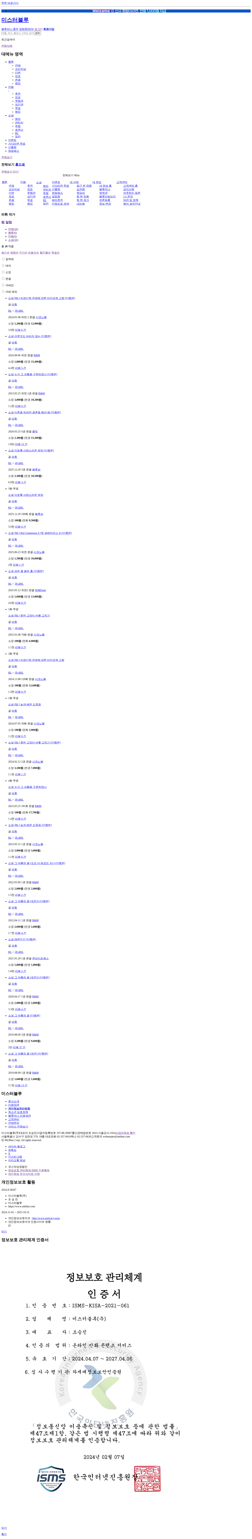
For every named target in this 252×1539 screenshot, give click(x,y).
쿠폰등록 (104, 200)
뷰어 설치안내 (131, 203)
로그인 (38, 29)
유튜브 (12, 1150)
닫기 (4, 1231)
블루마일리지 (107, 196)
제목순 (14, 252)
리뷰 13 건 (21, 444)
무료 (18, 108)
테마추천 (57, 200)
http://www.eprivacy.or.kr (46, 1218)
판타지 (19, 122)
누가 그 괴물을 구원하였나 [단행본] (32, 374)
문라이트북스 (40, 958)
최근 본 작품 (84, 185)
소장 (8, 272)
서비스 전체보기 (18, 1126)
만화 (11, 87)
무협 (18, 126)
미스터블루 (15, 20)
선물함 (12, 147)
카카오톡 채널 (16, 1160)
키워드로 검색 (60, 203)
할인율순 (45, 252)
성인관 (19, 104)
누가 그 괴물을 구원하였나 (27, 787)
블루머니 (104, 189)
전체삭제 (6, 45)
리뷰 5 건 (20, 368)
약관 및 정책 (130, 200)
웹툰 (11, 61)
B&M (37, 355)
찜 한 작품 (83, 196)
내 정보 (96, 182)
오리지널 (20, 69)
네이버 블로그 (16, 1146)
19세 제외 (11, 291)
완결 (18, 79)
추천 (18, 93)
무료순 (55, 252)
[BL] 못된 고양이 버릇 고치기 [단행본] (34, 742)
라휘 (14, 304)
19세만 (9, 285)
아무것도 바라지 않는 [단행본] (29, 336)
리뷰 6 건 (20, 329)
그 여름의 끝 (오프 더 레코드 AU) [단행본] (36, 863)
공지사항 (128, 189)
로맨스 (19, 129)
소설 (11, 115)
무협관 (19, 101)
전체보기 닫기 (10, 171)
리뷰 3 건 (20, 482)
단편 (18, 72)
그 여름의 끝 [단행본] (24, 1015)
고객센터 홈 (130, 185)
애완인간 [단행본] (22, 939)
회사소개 (13, 1101)
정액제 (9, 259)
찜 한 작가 (83, 200)
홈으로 (20, 164)
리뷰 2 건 (20, 894)
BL (17, 133)
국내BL (19, 310)
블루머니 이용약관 (19, 1115)
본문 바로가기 (10, 3)
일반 (18, 136)
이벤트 (12, 140)
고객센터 (121, 182)
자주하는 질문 (131, 192)
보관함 (81, 189)
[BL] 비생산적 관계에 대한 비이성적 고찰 (36, 660)
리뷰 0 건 (20, 406)
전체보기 (6, 157)
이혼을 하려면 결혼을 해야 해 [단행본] (34, 412)
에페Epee (40, 590)
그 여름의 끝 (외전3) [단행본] (28, 901)
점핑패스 (13, 150)
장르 (18, 76)
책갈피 (81, 192)
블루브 (36, 469)
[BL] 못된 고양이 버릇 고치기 (29, 615)
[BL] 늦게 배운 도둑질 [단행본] (30, 825)
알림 (8, 222)
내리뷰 (81, 203)
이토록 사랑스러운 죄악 (25, 494)
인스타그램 (15, 1156)
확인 (4, 1534)
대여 (8, 265)
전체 (13, 229)
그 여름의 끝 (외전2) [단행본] (28, 977)
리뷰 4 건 (20, 933)
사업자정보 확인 (125, 1132)
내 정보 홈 (105, 185)
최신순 (5, 252)
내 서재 (74, 182)
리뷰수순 (33, 252)
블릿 (35, 431)
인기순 (23, 252)
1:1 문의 (128, 196)
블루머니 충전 (10, 29)
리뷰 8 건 (20, 602)
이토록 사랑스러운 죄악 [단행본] (31, 450)
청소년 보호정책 (18, 1112)
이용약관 (13, 1105)
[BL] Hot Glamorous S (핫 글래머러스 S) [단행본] (40, 533)
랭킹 (18, 83)
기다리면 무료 (16, 143)
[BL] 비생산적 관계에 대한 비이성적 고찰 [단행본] (41, 298)
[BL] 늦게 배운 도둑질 (24, 704)
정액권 (103, 192)
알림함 (26, 29)
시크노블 (41, 317)
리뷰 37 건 (19, 1047)
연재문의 (13, 1123)
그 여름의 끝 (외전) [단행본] (28, 1053)
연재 (18, 65)
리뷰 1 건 (18, 564)
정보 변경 (105, 203)
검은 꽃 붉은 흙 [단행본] (26, 571)
